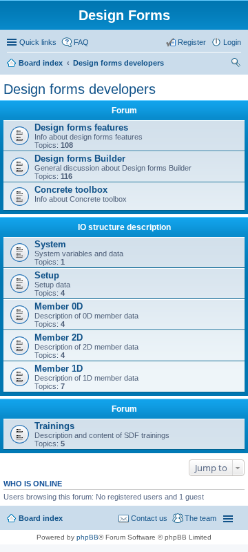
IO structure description (124, 227)
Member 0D (58, 306)
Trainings (54, 426)
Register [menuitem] (192, 42)
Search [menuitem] (235, 64)
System (50, 244)
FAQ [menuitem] (81, 42)
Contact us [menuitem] (149, 518)
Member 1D (58, 368)
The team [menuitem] (200, 518)
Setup (46, 275)
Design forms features (81, 127)
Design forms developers (118, 63)
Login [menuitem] (232, 42)
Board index (41, 63)
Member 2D (58, 337)
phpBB (87, 537)
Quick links (37, 42)
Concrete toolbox (70, 189)
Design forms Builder (79, 158)
